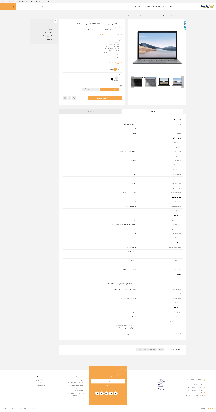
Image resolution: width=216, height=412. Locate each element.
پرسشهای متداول (79, 390)
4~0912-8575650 (198, 384)
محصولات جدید (80, 388)
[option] (177, 82)
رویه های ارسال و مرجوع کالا (76, 393)
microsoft (161, 349)
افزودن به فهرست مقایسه (69, 98)
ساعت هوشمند (48, 32)
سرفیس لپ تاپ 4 (142, 349)
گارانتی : (120, 86)
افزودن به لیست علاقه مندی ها (74, 98)
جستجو (19, 6)
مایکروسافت (117, 27)
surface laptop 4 (152, 349)
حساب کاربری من (40, 380)
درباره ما (82, 398)
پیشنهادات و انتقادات (78, 396)
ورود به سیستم (34, 1)
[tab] (152, 111)
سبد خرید (42, 382)
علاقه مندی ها (41, 385)
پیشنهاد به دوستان (65, 98)
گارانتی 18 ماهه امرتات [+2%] (90, 89)
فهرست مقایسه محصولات (7, 1)
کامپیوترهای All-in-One (46, 36)
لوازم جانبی (49, 39)
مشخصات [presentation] (152, 111)
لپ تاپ (50, 26)
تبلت (50, 29)
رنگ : (120, 75)
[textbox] (37, 6)
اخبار (82, 380)
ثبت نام (45, 1)
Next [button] (132, 82)
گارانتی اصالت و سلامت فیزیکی (109, 89)
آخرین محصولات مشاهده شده (76, 382)
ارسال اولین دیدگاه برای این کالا (106, 35)
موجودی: (120, 69)
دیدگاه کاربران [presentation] (90, 111)
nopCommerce (210, 408)
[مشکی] (112, 79)
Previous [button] (182, 82)
